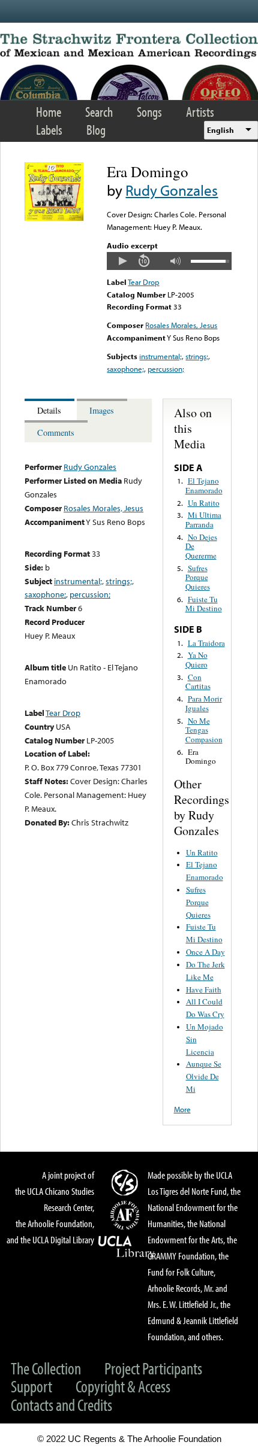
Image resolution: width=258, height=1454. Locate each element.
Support (31, 1386)
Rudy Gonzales (171, 190)
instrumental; (160, 356)
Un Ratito (204, 502)
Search (99, 111)
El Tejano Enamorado (204, 485)
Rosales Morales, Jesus (181, 325)
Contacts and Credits (61, 1404)
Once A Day (205, 951)
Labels (49, 129)
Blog (96, 129)
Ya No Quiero (196, 659)
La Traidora (206, 643)
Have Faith (203, 989)
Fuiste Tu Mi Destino (203, 604)
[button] (122, 261)
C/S (126, 1182)
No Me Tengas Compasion (204, 730)
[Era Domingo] (54, 218)
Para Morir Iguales (203, 703)
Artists (200, 111)
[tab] (51, 410)
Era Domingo (200, 756)
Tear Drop (143, 282)
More (182, 1109)
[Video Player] (169, 261)
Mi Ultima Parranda (203, 519)
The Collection (46, 1368)
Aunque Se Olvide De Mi (203, 1076)
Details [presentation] (49, 410)
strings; (196, 356)
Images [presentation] (101, 410)
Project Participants (153, 1368)
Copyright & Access (123, 1386)
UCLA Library (126, 1247)
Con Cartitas (198, 682)
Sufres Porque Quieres (197, 577)
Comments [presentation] (55, 432)
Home (48, 111)
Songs (149, 111)
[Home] (129, 46)
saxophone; (125, 369)
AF (126, 1215)
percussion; (166, 369)
